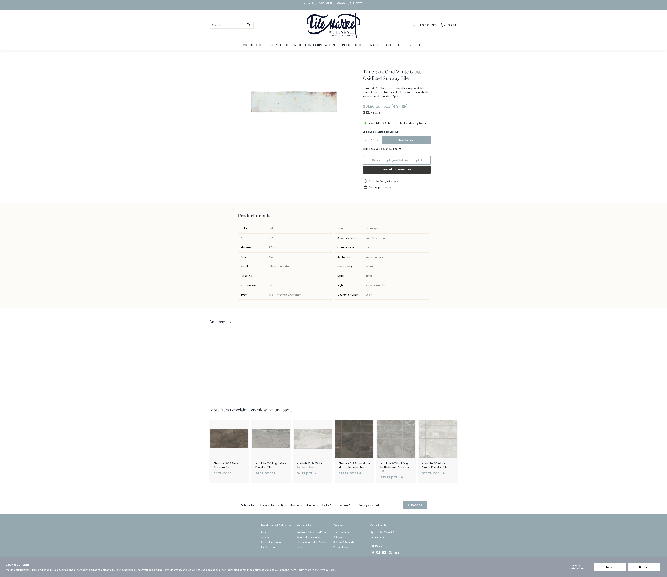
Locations (266, 537)
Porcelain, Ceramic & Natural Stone (261, 409)
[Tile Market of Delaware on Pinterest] (390, 552)
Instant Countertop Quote (311, 542)
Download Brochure (397, 170)
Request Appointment (273, 542)
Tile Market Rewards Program (313, 532)
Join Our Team (269, 547)
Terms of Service (343, 532)
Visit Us (417, 45)
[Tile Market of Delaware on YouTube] (384, 552)
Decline (643, 567)
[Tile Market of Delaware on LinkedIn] (397, 552)
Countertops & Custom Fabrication (301, 45)
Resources (351, 45)
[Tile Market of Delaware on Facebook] (378, 552)
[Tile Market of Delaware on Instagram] (372, 552)
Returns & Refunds (344, 542)
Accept (610, 567)
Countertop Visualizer (309, 537)
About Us (394, 45)
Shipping (367, 132)
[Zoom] (293, 102)
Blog (299, 547)
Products (252, 45)
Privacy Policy (328, 570)
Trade (373, 45)
